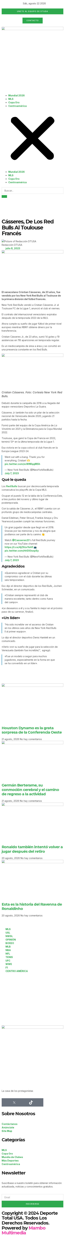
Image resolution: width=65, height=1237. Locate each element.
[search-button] (4, 196)
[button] (32, 139)
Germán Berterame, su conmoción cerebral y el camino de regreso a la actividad (30, 789)
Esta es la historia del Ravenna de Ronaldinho (32, 906)
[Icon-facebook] (6, 1102)
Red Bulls (11, 486)
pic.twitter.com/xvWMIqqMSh (22, 464)
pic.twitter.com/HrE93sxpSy (22, 550)
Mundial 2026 (16, 95)
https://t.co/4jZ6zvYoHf (19, 547)
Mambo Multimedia (23, 1230)
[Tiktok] (31, 1102)
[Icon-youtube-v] (39, 1102)
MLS (11, 98)
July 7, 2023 (12, 473)
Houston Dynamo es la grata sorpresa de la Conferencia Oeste (32, 730)
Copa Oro (14, 102)
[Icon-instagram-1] (22, 1102)
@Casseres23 (21, 540)
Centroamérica (17, 105)
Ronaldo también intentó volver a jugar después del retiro (32, 849)
